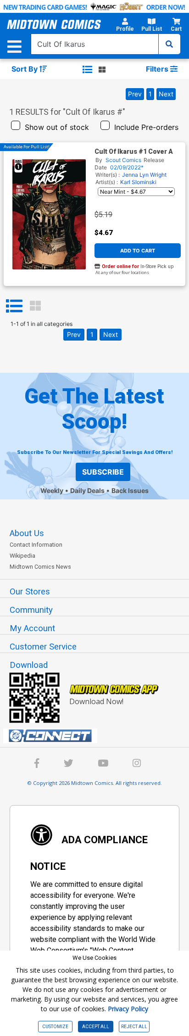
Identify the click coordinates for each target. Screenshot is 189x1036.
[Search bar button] (169, 44)
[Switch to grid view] (102, 69)
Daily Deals (87, 490)
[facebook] (36, 764)
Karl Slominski (138, 182)
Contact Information (36, 544)
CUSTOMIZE (55, 1026)
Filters (158, 68)
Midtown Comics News (40, 566)
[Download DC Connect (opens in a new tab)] (98, 735)
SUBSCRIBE (103, 471)
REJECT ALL (134, 1026)
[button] (125, 26)
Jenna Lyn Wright (144, 174)
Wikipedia (22, 555)
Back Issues (130, 490)
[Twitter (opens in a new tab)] (68, 764)
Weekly (51, 490)
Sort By (25, 68)
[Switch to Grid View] (35, 306)
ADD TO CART (137, 250)
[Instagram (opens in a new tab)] (137, 764)
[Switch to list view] (87, 69)
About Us (27, 533)
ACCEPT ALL (95, 1026)
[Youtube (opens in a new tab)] (103, 764)
